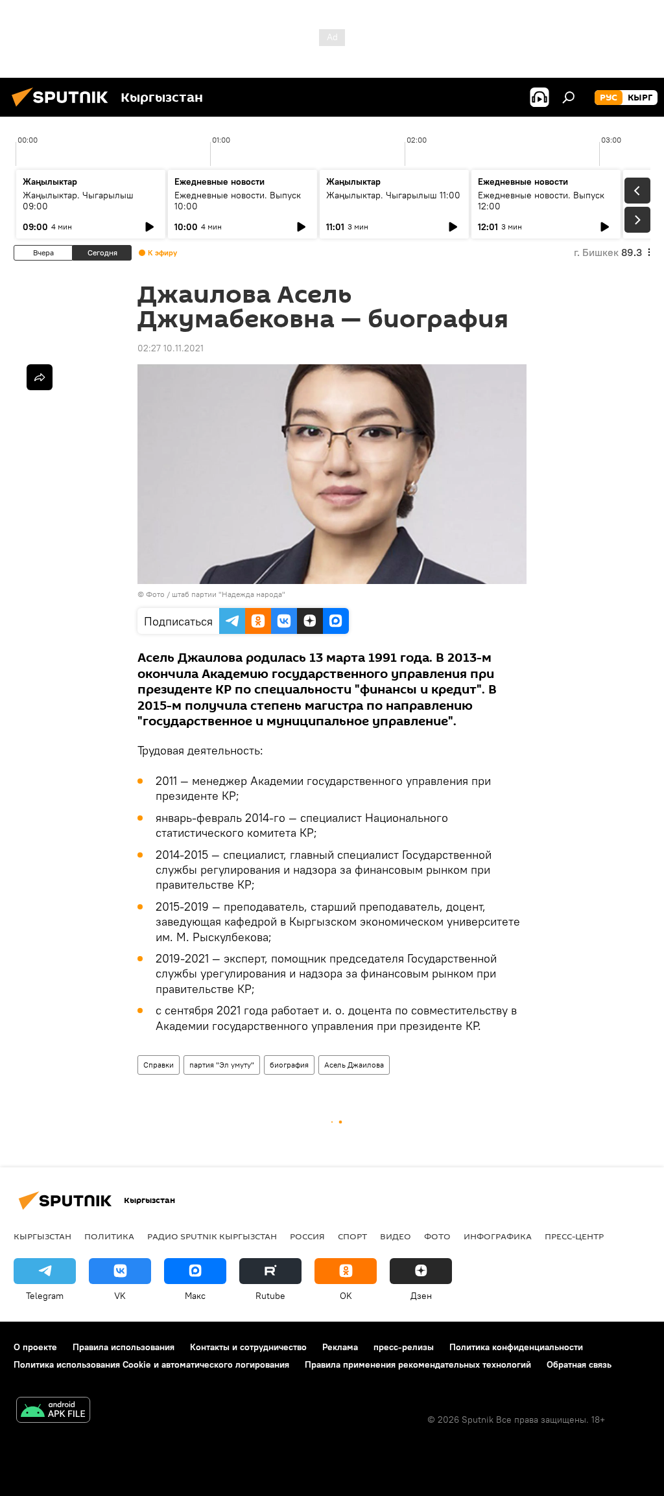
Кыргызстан (42, 1236)
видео (395, 1236)
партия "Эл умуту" (221, 1064)
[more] (40, 377)
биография (289, 1064)
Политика (109, 1236)
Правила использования (123, 1347)
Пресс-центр (574, 1236)
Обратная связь (579, 1364)
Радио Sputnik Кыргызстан (212, 1236)
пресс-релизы (404, 1347)
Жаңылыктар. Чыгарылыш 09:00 (78, 200)
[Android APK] (53, 1411)
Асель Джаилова (354, 1064)
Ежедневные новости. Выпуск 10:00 (237, 200)
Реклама (340, 1347)
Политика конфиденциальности (516, 1347)
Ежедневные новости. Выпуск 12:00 (541, 200)
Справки (158, 1064)
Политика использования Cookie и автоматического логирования (151, 1364)
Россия (307, 1236)
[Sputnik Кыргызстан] (63, 108)
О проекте (35, 1347)
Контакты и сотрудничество (248, 1347)
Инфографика (498, 1236)
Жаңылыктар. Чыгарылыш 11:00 (393, 195)
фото (437, 1236)
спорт (352, 1236)
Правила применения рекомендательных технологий (418, 1364)
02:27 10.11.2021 (170, 348)
